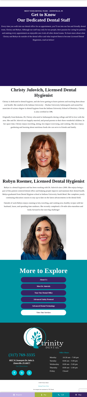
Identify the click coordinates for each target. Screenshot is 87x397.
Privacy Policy (45, 386)
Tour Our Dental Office (44, 293)
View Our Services (43, 312)
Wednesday (54, 364)
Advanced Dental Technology (43, 306)
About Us (43, 280)
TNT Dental (51, 389)
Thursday (53, 368)
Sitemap (40, 386)
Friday (52, 371)
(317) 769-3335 (21, 355)
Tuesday (53, 361)
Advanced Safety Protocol (43, 299)
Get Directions (22, 366)
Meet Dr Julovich (43, 286)
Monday (53, 357)
